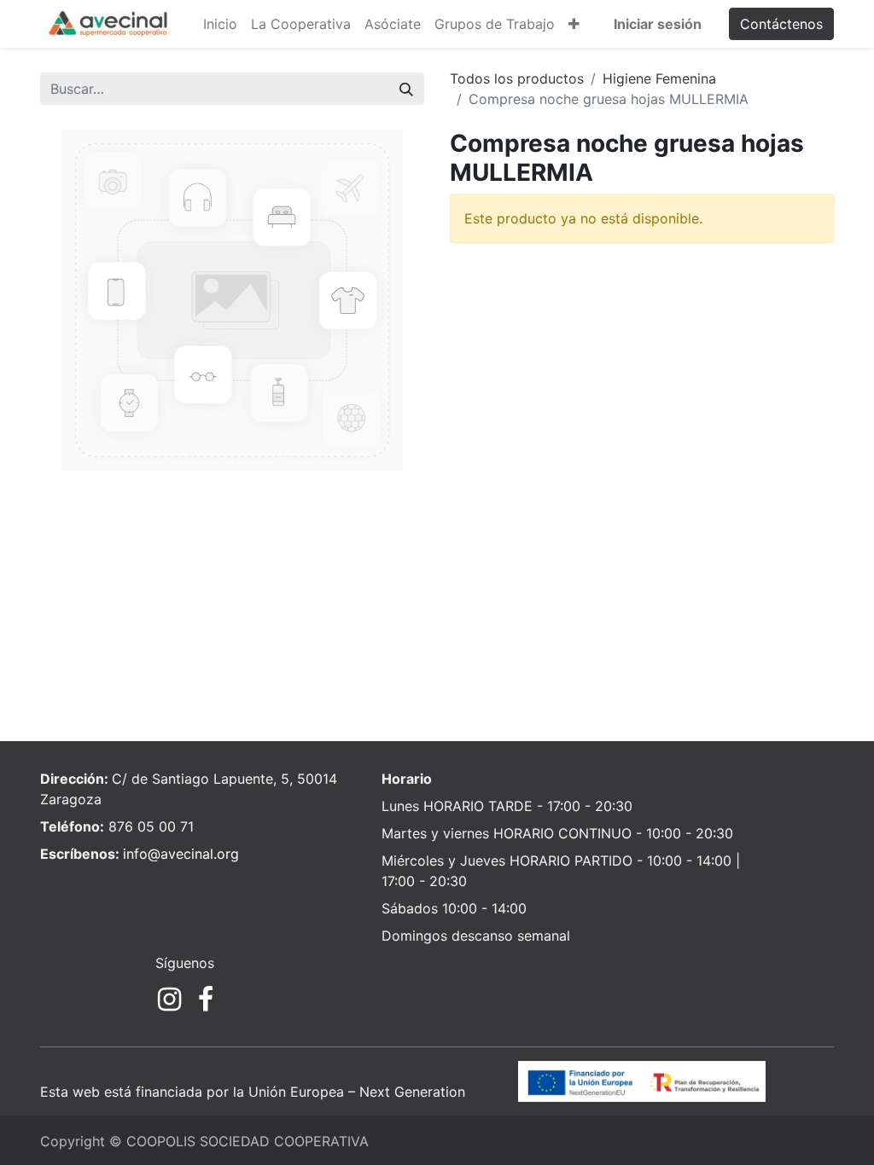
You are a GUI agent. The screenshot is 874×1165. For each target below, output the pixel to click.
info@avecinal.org (181, 853)
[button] (574, 24)
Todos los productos (517, 78)
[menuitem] (220, 24)
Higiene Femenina (659, 78)
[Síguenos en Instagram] (169, 999)
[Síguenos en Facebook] (206, 999)
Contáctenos (781, 23)
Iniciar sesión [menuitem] (658, 23)
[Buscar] (406, 88)
